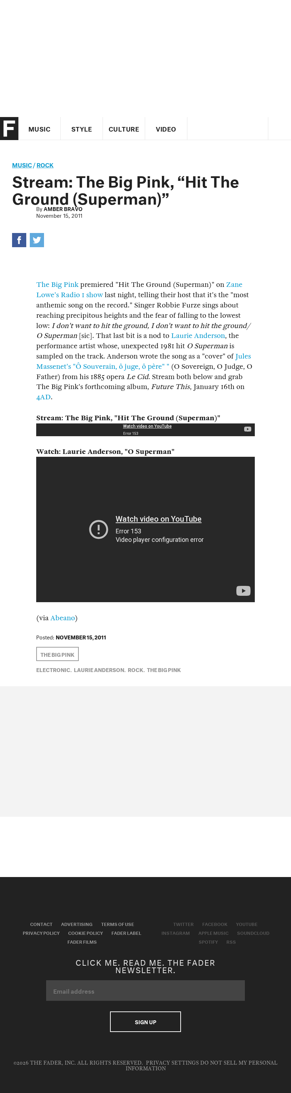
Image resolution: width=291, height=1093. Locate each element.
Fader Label (126, 932)
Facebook (214, 923)
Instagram (175, 932)
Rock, (136, 669)
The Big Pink (57, 285)
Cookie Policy (85, 932)
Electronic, (54, 669)
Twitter (183, 923)
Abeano (62, 618)
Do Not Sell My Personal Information (202, 1066)
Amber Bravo (63, 208)
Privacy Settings (172, 1063)
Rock (45, 164)
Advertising (77, 923)
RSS (231, 941)
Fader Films (82, 941)
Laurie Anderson (198, 336)
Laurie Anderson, (100, 669)
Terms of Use (117, 923)
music (22, 164)
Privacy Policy (41, 932)
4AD (43, 397)
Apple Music (213, 932)
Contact (41, 923)
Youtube (247, 923)
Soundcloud (253, 932)
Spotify (208, 941)
